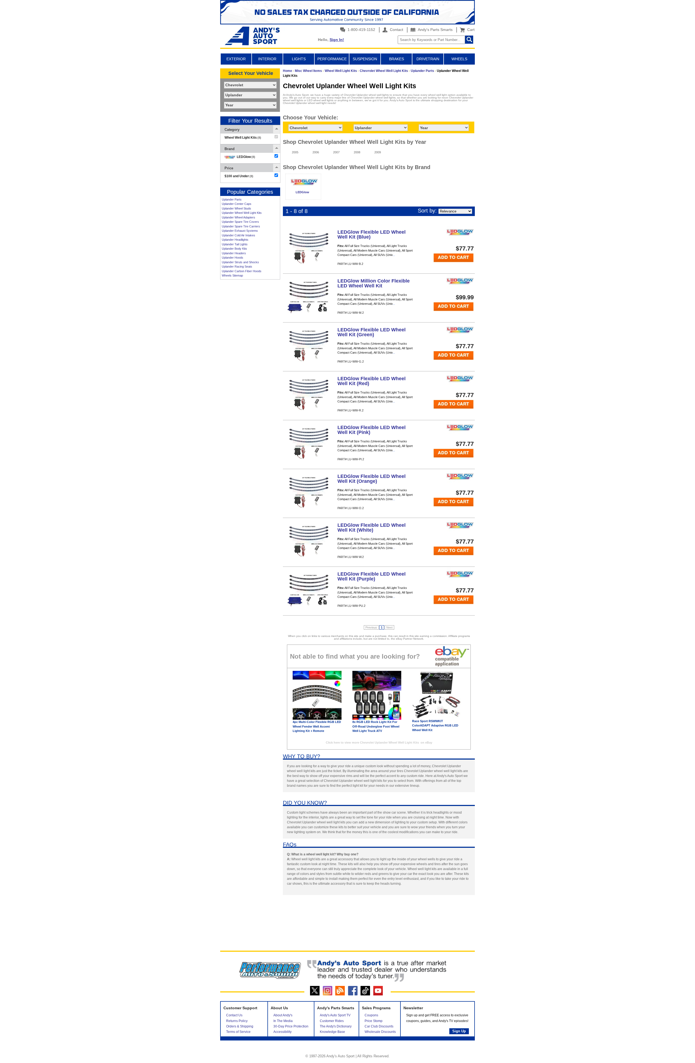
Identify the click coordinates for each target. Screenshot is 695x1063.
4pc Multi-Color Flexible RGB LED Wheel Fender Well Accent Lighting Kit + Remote (317, 726)
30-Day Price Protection (290, 1026)
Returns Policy (237, 1021)
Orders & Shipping (239, 1026)
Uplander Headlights (235, 239)
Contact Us (234, 1015)
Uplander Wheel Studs (236, 208)
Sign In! (337, 39)
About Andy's (282, 1015)
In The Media (283, 1021)
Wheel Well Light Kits (341, 71)
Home (287, 71)
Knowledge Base (332, 1032)
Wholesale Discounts (380, 1032)
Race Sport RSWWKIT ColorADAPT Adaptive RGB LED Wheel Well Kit (435, 725)
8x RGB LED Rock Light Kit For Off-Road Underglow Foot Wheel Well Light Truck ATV (375, 726)
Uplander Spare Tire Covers (240, 221)
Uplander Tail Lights (235, 244)
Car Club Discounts (379, 1026)
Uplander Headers (234, 253)
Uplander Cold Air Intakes (238, 235)
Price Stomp (374, 1021)
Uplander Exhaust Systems (240, 230)
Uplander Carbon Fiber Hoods (241, 271)
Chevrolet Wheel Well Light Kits (384, 71)
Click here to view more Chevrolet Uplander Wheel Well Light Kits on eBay (379, 742)
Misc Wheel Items (308, 71)
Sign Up (459, 1031)
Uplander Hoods (232, 257)
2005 (295, 152)
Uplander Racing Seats (237, 266)
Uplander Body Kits (234, 248)
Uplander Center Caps (236, 203)
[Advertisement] (250, 365)
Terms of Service (238, 1032)
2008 (357, 152)
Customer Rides (332, 1021)
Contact (396, 29)
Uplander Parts (232, 199)
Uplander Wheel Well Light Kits (242, 212)
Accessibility (282, 1032)
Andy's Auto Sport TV (335, 1015)
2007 (336, 152)
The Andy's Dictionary (336, 1026)
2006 (315, 152)
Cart (470, 29)
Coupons (371, 1015)
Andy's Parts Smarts (435, 29)
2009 (377, 152)
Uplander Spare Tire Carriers (241, 226)
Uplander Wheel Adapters (238, 217)
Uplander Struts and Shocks (240, 262)
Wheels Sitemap (232, 275)
